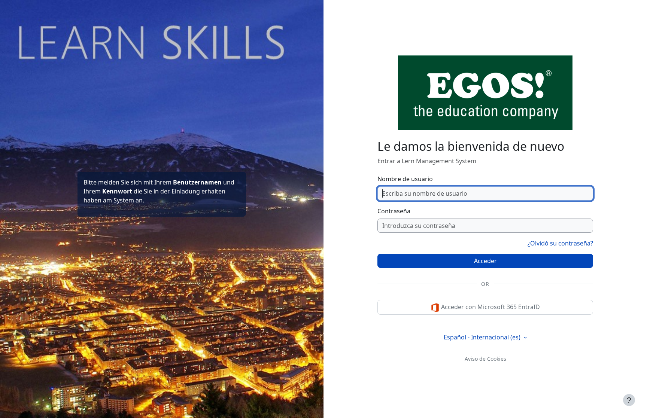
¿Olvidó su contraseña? (560, 243)
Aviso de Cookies (485, 358)
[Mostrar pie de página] (629, 400)
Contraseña (393, 211)
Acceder (485, 261)
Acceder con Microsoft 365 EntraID (490, 307)
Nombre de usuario (405, 179)
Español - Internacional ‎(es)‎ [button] (483, 337)
